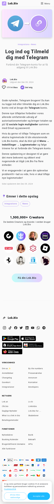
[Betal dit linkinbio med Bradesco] (44, 466)
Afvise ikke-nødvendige (15, 496)
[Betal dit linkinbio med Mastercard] (33, 461)
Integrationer (8, 387)
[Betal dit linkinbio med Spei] (22, 471)
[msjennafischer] (33, 236)
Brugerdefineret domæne (13, 444)
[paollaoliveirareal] (21, 248)
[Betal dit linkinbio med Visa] (27, 461)
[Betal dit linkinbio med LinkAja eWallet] (10, 476)
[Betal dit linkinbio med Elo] (5, 466)
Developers (33, 387)
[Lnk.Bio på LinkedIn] (27, 328)
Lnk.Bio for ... (34, 411)
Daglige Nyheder (9, 411)
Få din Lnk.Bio (27, 277)
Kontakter (33, 382)
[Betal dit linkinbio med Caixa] (5, 471)
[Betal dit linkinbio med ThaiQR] (44, 476)
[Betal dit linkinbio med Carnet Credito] (16, 471)
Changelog (7, 378)
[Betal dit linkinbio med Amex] (44, 461)
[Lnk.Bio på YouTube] (33, 328)
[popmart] (8, 248)
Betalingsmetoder (10, 420)
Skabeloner (33, 415)
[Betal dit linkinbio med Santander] (10, 471)
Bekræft (32, 439)
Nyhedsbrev (7, 435)
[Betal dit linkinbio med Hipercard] (16, 466)
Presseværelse (35, 373)
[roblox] (45, 248)
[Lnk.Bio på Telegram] (44, 328)
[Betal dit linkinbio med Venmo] (38, 461)
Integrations (23, 44)
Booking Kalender (10, 439)
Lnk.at (5, 402)
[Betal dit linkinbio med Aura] (22, 466)
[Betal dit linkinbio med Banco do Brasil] (38, 466)
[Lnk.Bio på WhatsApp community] (38, 328)
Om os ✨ (6, 368)
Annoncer (32, 378)
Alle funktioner (9, 449)
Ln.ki (30, 402)
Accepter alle (38, 496)
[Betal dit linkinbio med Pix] (10, 466)
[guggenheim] (8, 236)
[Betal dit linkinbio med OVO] (16, 476)
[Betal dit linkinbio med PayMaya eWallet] (38, 471)
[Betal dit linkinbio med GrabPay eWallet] (33, 471)
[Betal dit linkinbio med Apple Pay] (10, 461)
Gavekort (6, 382)
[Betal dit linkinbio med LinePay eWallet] (33, 476)
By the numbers (35, 368)
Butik (30, 435)
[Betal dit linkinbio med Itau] (33, 466)
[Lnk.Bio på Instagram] (5, 328)
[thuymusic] (21, 260)
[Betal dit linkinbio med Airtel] (27, 476)
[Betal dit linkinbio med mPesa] (22, 476)
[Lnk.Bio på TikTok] (10, 328)
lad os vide (22, 174)
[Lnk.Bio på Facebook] (16, 328)
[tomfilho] (45, 260)
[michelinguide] (33, 248)
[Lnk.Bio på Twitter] (22, 328)
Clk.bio (5, 406)
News (33, 44)
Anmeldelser (7, 373)
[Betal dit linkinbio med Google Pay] (16, 461)
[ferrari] (8, 260)
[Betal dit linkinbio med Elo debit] (27, 466)
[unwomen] (33, 260)
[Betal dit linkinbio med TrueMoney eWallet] (38, 476)
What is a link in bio (11, 415)
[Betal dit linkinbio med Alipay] (22, 461)
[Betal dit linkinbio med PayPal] (5, 461)
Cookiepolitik (10, 489)
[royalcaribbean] (21, 236)
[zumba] (45, 236)
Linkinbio (32, 406)
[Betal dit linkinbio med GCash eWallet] (44, 471)
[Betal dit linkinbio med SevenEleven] (27, 471)
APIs (30, 444)
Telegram (24, 100)
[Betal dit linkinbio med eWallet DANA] (5, 476)
